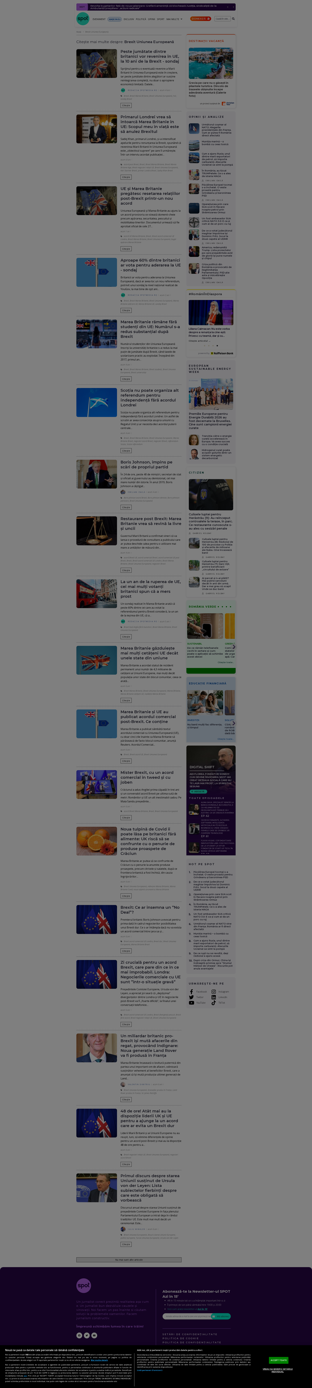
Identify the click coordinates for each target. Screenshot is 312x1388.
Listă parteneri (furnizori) (149, 1370)
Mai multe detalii (99, 1360)
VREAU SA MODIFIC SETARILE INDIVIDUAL (278, 1370)
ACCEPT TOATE (279, 1360)
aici (25, 1375)
